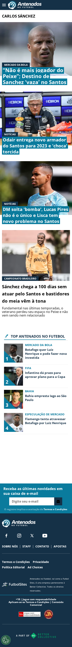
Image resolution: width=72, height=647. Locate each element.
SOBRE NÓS (10, 546)
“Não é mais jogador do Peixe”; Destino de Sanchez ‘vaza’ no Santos (34, 76)
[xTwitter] (32, 535)
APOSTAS (60, 546)
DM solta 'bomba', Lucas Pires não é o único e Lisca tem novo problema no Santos (35, 215)
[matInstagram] (19, 535)
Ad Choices (35, 567)
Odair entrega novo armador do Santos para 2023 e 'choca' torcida (35, 146)
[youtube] (44, 535)
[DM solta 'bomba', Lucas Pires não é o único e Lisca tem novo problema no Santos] (36, 188)
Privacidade (41, 562)
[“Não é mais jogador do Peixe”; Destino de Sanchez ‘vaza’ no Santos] (36, 49)
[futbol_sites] (14, 585)
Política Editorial (13, 567)
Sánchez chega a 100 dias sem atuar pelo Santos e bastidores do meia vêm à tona (35, 293)
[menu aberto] (4, 5)
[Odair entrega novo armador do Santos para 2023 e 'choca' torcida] (36, 118)
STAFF (26, 546)
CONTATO (42, 546)
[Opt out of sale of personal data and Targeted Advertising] (6, 640)
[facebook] (6, 535)
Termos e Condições (55, 509)
